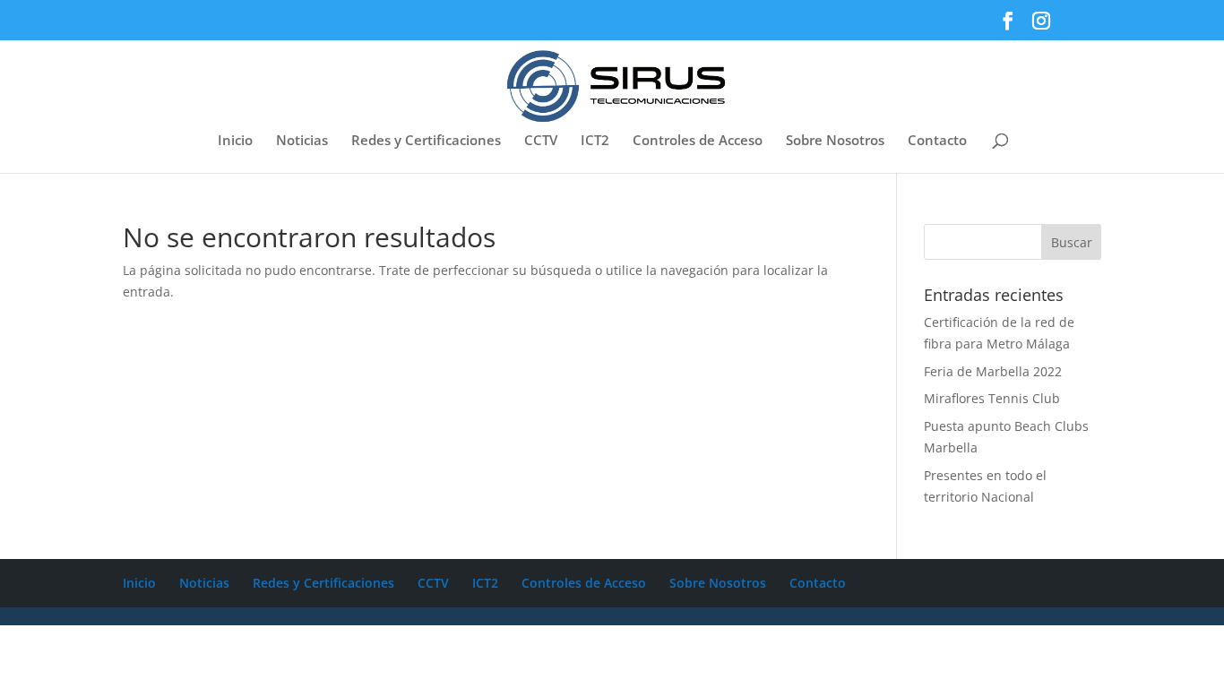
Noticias (302, 141)
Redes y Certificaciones (426, 141)
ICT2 (595, 141)
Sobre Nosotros (835, 141)
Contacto (937, 141)
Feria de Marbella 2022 (993, 371)
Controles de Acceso (698, 141)
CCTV (540, 141)
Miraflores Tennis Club (992, 398)
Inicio (235, 141)
